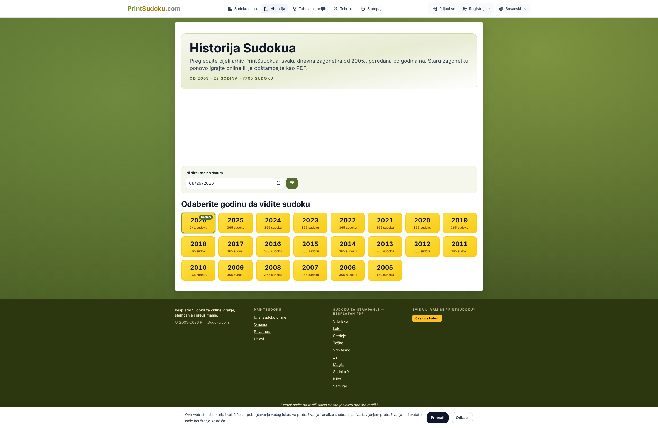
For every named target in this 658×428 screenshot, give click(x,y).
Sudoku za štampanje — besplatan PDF (359, 311)
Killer (337, 379)
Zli (335, 357)
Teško (338, 343)
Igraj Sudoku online (270, 317)
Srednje (339, 335)
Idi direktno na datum (204, 173)
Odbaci (462, 417)
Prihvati (437, 417)
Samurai (340, 386)
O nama (260, 324)
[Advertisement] (329, 128)
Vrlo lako (340, 321)
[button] (513, 8)
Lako (337, 328)
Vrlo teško (341, 350)
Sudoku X (341, 371)
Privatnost (262, 331)
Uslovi (259, 339)
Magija (338, 364)
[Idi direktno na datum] (292, 183)
